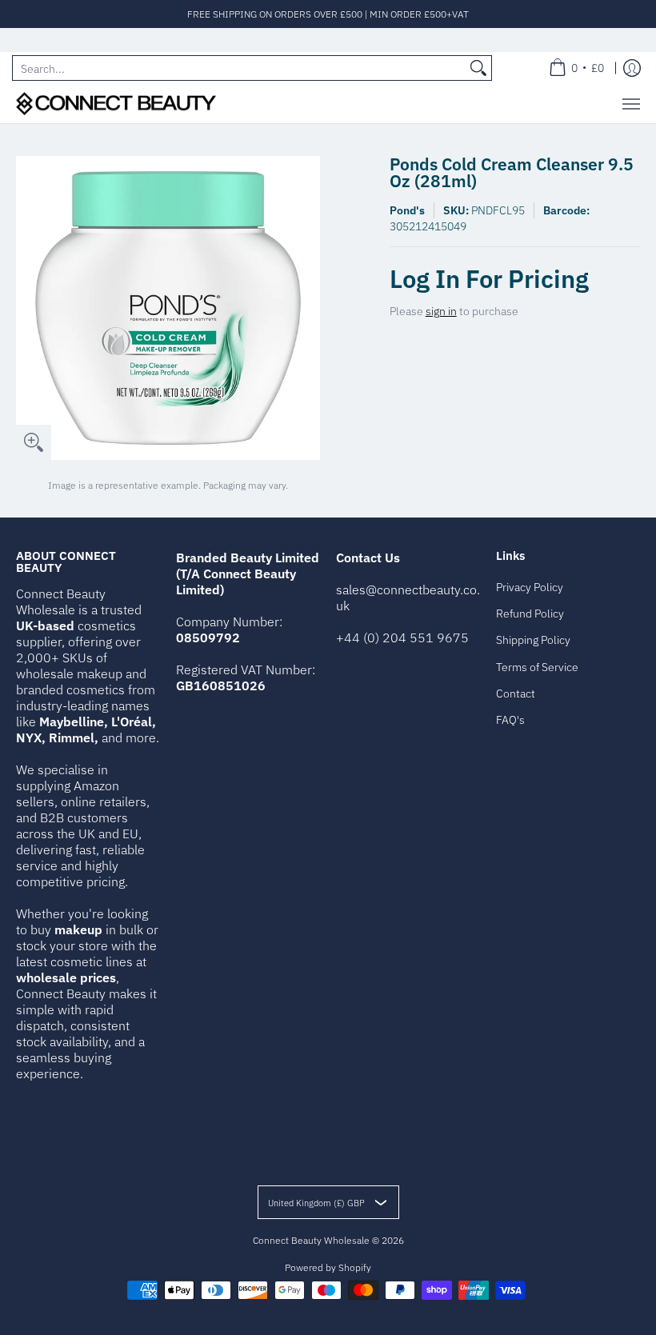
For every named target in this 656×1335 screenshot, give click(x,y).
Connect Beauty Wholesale (311, 1240)
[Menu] (630, 103)
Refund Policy (530, 613)
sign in (441, 311)
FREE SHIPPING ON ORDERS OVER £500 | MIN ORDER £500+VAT (328, 14)
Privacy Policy (529, 587)
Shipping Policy (533, 640)
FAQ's (510, 720)
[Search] (478, 68)
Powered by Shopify (328, 1267)
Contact (515, 693)
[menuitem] (576, 68)
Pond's (407, 210)
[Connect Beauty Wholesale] (116, 103)
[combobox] (239, 68)
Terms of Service (537, 667)
